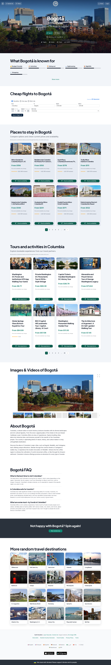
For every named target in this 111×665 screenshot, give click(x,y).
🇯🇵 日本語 (81, 644)
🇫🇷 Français (38, 644)
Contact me (55, 634)
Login (107, 3)
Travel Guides (60, 637)
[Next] (67, 229)
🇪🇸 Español (46, 644)
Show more (55, 79)
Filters (58, 33)
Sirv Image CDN (72, 634)
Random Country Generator (47, 637)
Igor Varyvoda (47, 634)
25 (64, 229)
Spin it (50, 33)
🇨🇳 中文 (75, 644)
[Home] (55, 3)
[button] (98, 376)
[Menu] (2, 3)
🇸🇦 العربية (68, 644)
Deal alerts (35, 637)
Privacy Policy (69, 637)
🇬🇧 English (30, 644)
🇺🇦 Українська (53, 647)
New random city (55, 531)
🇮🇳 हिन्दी (60, 647)
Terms (77, 637)
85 (64, 353)
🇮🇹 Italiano (61, 644)
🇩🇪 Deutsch (54, 644)
